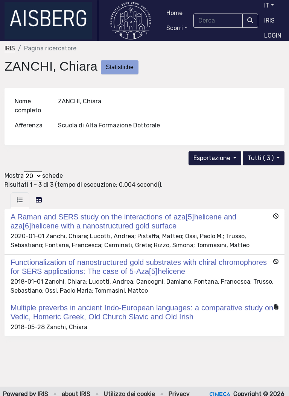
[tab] (20, 200)
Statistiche (120, 67)
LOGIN (272, 35)
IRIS (269, 20)
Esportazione (212, 158)
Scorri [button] (174, 28)
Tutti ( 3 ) (261, 158)
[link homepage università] (130, 20)
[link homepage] (51, 20)
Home (174, 13)
